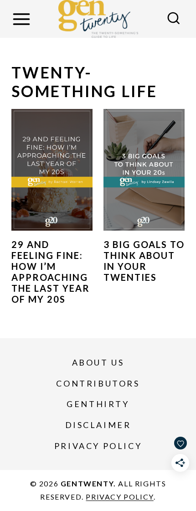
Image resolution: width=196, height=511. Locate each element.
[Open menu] (22, 18)
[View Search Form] (173, 19)
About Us (98, 362)
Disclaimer (98, 425)
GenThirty (98, 404)
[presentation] (52, 170)
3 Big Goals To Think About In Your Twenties (144, 261)
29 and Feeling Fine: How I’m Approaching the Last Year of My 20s (50, 272)
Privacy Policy (98, 446)
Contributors (97, 383)
